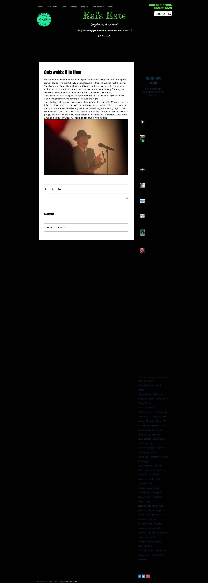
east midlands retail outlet (150, 505)
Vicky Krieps (154, 474)
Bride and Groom (146, 398)
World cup (143, 479)
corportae (157, 497)
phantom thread (145, 550)
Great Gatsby (144, 434)
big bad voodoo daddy (148, 488)
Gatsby (163, 425)
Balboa (141, 389)
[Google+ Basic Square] (148, 576)
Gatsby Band (144, 430)
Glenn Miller (157, 430)
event (140, 510)
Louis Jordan (159, 438)
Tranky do (142, 474)
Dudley (141, 421)
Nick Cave (160, 447)
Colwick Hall (143, 416)
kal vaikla (158, 523)
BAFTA (150, 381)
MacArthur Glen (145, 443)
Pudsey (164, 456)
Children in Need (146, 412)
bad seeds (143, 483)
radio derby (143, 555)
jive (162, 514)
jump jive (152, 519)
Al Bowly (142, 381)
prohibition (160, 550)
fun (148, 514)
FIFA (164, 421)
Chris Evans (161, 412)
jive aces (142, 519)
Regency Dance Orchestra (150, 465)
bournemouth (144, 497)
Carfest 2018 (162, 398)
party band (149, 537)
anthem (158, 479)
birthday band (144, 492)
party (140, 537)
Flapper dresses (150, 425)
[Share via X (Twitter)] (52, 189)
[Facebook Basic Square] (139, 576)
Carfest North (144, 403)
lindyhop (142, 532)
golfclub (155, 514)
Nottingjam (143, 452)
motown (152, 532)
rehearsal (142, 559)
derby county (144, 501)
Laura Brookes (144, 438)
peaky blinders (145, 546)
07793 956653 (166, 4)
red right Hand (158, 555)
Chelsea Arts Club (146, 407)
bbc (151, 483)
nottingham (162, 532)
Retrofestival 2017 (146, 470)
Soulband (161, 470)
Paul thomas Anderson (148, 456)
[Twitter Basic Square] (143, 576)
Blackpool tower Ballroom (150, 394)
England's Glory (153, 421)
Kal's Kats (156, 434)
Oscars (153, 452)
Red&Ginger (143, 461)
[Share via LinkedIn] (59, 189)
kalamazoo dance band (149, 528)
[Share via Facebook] (45, 189)
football (141, 514)
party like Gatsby (146, 541)
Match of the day (146, 447)
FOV (139, 425)
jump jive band (145, 523)
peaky (158, 541)
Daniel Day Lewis (159, 416)
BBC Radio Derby (146, 385)
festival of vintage (153, 510)
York (151, 479)
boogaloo (157, 492)
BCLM (158, 385)
